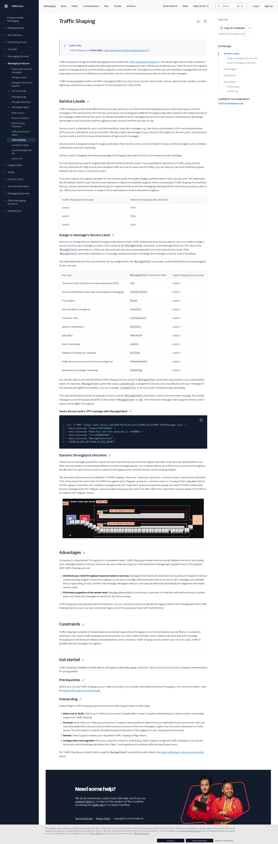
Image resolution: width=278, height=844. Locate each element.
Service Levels (231, 53)
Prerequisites (233, 86)
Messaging (50, 6)
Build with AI (170, 6)
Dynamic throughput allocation (241, 63)
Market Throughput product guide (81, 690)
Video (75, 6)
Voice (63, 6)
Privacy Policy (103, 818)
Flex (106, 6)
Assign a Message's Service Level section (182, 752)
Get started (230, 81)
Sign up (269, 6)
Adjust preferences (199, 840)
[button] (19, 28)
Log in (256, 6)
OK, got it (171, 840)
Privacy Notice (96, 833)
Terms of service (84, 818)
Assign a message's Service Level (242, 58)
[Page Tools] (250, 28)
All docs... (132, 6)
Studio (118, 6)
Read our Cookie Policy (224, 840)
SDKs (185, 6)
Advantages (230, 69)
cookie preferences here (190, 831)
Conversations (91, 6)
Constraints (230, 75)
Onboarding (232, 91)
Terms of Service (141, 833)
